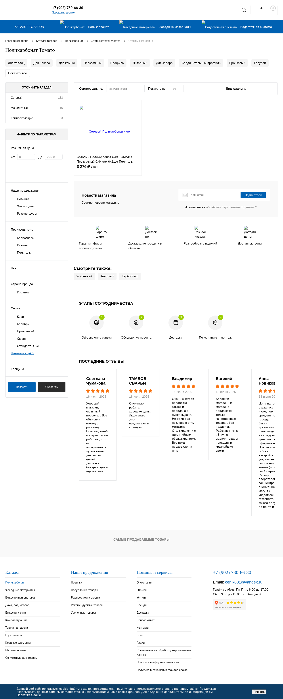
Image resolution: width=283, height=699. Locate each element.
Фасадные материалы (20, 590)
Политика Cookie (29, 695)
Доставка (143, 612)
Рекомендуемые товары (87, 605)
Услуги (141, 597)
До (40, 157)
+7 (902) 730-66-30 (67, 8)
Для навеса (41, 63)
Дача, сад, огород (17, 605)
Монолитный (19, 108)
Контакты (143, 627)
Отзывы (142, 590)
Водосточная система (20, 597)
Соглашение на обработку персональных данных (164, 653)
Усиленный (84, 276)
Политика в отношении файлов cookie (162, 670)
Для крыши (67, 63)
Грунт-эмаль (13, 635)
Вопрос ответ (146, 620)
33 (61, 118)
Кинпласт (24, 245)
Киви (20, 316)
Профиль (117, 63)
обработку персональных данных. (230, 207)
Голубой (260, 63)
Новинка (23, 199)
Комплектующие (22, 118)
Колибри (23, 324)
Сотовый (16, 97)
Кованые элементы (18, 642)
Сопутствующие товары (21, 657)
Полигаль (24, 252)
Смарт (21, 338)
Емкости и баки (15, 612)
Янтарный (140, 63)
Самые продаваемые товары (141, 539)
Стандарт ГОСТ (28, 346)
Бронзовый (237, 63)
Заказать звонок (63, 12)
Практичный (25, 331)
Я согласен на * (220, 207)
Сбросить (51, 387)
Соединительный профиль (201, 63)
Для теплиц (16, 63)
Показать (22, 387)
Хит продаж (25, 206)
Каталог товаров (30, 27)
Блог (140, 635)
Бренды (142, 605)
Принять (259, 691)
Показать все (17, 73)
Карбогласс (25, 238)
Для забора (164, 63)
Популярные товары (84, 590)
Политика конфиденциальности (158, 662)
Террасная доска (16, 627)
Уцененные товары (83, 612)
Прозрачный (92, 63)
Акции (141, 642)
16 (61, 108)
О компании (144, 582)
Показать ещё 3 (22, 353)
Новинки (76, 582)
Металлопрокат (15, 650)
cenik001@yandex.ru (243, 582)
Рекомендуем (27, 213)
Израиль (23, 292)
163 (60, 97)
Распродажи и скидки (85, 597)
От (13, 157)
